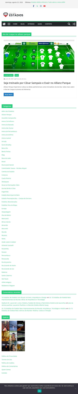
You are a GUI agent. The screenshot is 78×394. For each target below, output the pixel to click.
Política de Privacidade (9, 356)
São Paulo (5, 279)
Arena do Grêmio (7, 135)
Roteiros (4, 272)
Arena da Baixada (8, 125)
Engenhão (5, 192)
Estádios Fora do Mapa (9, 205)
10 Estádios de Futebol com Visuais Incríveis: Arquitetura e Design (24, 297)
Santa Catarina (7, 275)
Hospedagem (6, 212)
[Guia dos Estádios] (4, 24)
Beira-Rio (5, 148)
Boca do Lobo (6, 158)
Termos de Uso (7, 359)
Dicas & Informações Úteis (10, 185)
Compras (5, 175)
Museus (4, 235)
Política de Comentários (10, 366)
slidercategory (6, 282)
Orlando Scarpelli (8, 245)
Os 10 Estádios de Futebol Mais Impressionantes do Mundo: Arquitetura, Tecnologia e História (34, 308)
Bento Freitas (6, 151)
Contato (48, 24)
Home (15, 24)
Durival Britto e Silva (8, 188)
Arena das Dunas (7, 128)
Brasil (3, 162)
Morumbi (5, 229)
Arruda (4, 141)
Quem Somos (6, 370)
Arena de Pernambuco (9, 131)
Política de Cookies (8, 363)
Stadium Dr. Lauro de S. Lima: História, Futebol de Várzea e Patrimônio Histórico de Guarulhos (34, 303)
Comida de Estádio (8, 172)
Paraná (4, 252)
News (3, 239)
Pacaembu (5, 249)
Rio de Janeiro (6, 262)
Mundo (4, 232)
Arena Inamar (6, 138)
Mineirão (5, 225)
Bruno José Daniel (8, 165)
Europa (4, 208)
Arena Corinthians (8, 121)
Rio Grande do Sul (8, 269)
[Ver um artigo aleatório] (74, 24)
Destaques (5, 182)
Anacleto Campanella (9, 118)
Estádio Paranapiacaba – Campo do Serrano (16, 198)
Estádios (31, 24)
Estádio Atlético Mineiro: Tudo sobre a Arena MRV (48, 2)
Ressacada (5, 259)
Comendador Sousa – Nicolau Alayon (14, 168)
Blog (22, 24)
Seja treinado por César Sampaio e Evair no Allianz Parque (37, 83)
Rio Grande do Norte (9, 265)
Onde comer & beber (9, 242)
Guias (40, 24)
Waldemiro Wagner (8, 286)
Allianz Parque (8, 75)
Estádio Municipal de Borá (11, 195)
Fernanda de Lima (21, 79)
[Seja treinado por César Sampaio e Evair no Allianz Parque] (39, 57)
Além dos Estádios (8, 111)
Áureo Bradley (6, 145)
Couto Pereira (6, 178)
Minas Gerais (6, 222)
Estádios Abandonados (9, 202)
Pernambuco (6, 255)
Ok (39, 391)
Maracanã (5, 218)
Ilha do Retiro (6, 215)
